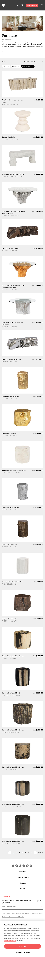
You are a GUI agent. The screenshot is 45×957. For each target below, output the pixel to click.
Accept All (22, 946)
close (8, 66)
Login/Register (32, 5)
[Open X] (31, 865)
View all (40, 852)
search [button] (18, 5)
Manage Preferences (22, 952)
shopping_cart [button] (22, 5)
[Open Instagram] (27, 865)
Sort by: (26, 61)
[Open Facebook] (13, 865)
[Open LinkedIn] (23, 865)
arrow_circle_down (3, 51)
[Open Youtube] (16, 865)
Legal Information (10, 940)
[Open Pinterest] (20, 865)
